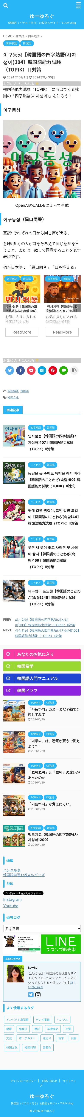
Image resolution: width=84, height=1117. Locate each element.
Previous (7, 308)
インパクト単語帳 (17, 1019)
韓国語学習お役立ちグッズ (24, 875)
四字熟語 (13, 391)
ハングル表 (11, 870)
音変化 (47, 1047)
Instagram (12, 899)
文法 (9, 1038)
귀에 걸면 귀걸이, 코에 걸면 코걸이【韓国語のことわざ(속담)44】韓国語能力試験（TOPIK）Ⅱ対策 (54, 516)
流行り (47, 1038)
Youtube (10, 906)
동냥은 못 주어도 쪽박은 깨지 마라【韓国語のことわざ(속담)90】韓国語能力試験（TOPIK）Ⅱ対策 (54, 479)
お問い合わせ (49, 1080)
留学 (61, 1038)
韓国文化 (13, 397)
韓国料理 (30, 1047)
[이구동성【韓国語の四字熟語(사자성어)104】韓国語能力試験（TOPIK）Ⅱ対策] (42, 370)
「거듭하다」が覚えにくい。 (50, 804)
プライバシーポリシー (23, 1080)
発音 (74, 1038)
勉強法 (23, 1029)
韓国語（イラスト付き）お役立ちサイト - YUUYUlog (42, 1103)
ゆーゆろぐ (42, 16)
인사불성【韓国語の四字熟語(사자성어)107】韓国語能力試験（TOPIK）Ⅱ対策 (53, 442)
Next (77, 308)
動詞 (37, 1029)
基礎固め (52, 1029)
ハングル (62, 1019)
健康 (9, 1029)
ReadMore (21, 332)
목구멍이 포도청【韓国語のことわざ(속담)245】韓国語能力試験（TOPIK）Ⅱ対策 (54, 597)
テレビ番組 (43, 1019)
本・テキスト (27, 1038)
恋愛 (68, 1029)
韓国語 (24, 391)
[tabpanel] (21, 308)
